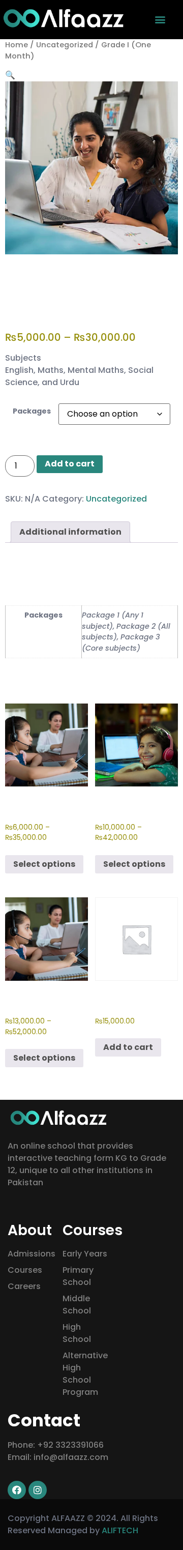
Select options (44, 864)
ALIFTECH (120, 1530)
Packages (32, 411)
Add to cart (70, 464)
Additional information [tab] (70, 532)
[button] (160, 19)
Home (16, 45)
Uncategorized (64, 45)
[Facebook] (17, 1490)
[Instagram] (37, 1490)
